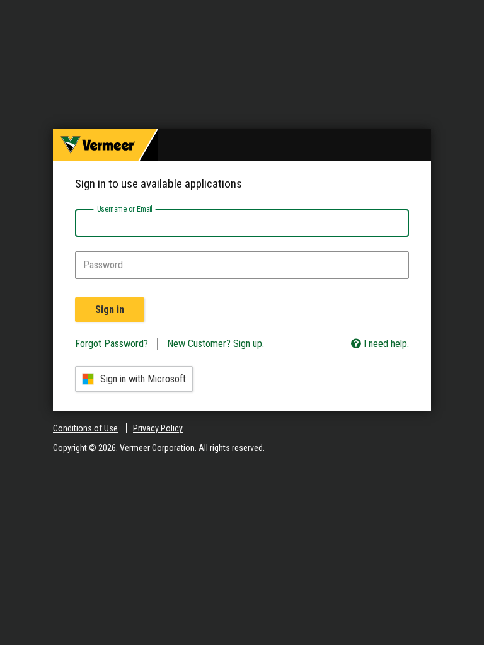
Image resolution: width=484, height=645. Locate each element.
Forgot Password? (111, 344)
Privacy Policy (158, 428)
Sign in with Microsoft (143, 379)
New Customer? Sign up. (215, 344)
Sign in (109, 310)
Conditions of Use (85, 428)
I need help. (385, 344)
